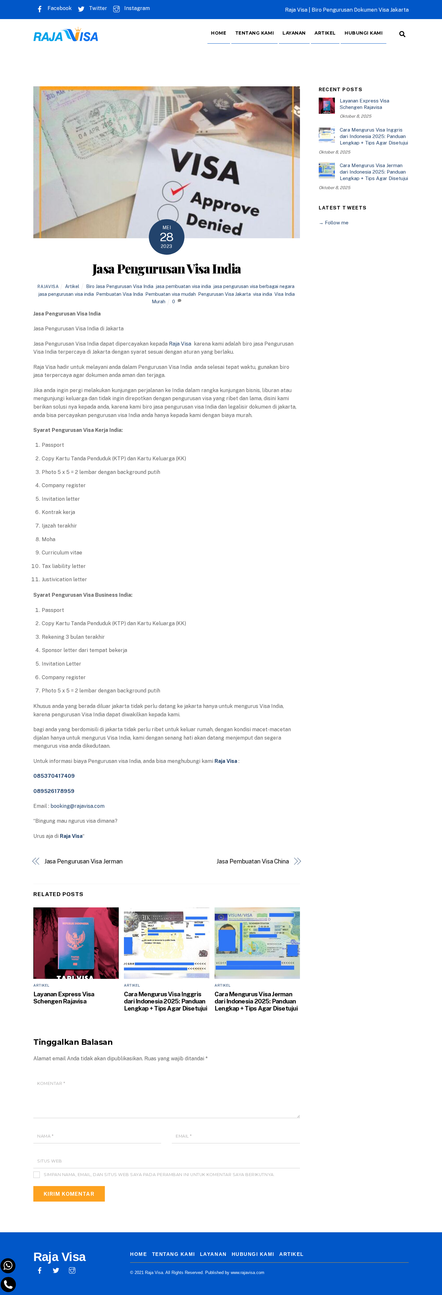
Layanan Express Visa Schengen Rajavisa (63, 997)
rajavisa (48, 286)
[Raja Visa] (65, 37)
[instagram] (72, 1270)
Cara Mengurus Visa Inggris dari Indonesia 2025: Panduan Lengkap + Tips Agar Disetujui (165, 1001)
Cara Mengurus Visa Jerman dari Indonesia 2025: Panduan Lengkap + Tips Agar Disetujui (256, 1001)
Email (184, 1136)
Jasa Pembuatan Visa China (252, 861)
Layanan (294, 33)
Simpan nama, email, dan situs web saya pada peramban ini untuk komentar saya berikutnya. (159, 1174)
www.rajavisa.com (247, 1272)
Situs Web (49, 1161)
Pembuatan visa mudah (170, 294)
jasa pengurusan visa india (66, 294)
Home (218, 33)
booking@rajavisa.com (77, 806)
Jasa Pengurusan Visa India (166, 268)
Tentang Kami (254, 33)
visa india (262, 294)
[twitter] (56, 1270)
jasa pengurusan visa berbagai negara (253, 286)
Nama (45, 1136)
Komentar (51, 1083)
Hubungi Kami (364, 33)
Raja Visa (181, 344)
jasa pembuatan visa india (183, 286)
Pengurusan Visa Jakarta (224, 294)
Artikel (325, 33)
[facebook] (39, 1270)
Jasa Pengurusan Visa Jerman (83, 861)
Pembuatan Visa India (119, 294)
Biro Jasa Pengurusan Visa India (119, 286)
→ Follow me (333, 222)
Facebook (59, 8)
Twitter (97, 8)
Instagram (136, 8)
